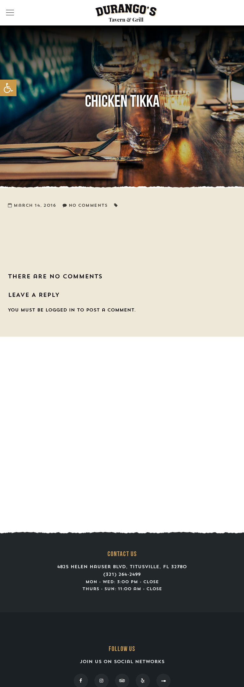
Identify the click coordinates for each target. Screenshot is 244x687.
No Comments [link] (88, 206)
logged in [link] (60, 310)
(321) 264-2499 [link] (122, 574)
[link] (8, 88)
